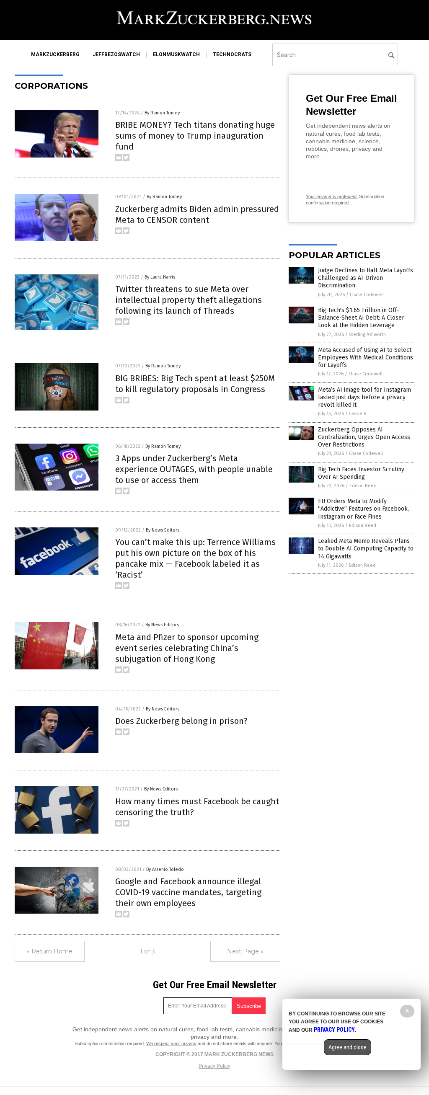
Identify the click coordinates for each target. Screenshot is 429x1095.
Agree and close (347, 1047)
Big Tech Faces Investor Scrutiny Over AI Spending (361, 473)
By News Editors (162, 530)
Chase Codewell (367, 294)
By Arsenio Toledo (165, 869)
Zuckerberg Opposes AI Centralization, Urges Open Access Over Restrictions (364, 437)
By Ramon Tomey (162, 113)
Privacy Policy (214, 1066)
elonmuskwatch (176, 54)
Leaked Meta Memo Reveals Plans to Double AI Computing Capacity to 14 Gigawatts (365, 548)
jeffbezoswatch (116, 54)
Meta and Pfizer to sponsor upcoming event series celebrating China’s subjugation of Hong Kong (186, 648)
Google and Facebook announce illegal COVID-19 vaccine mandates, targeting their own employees (188, 892)
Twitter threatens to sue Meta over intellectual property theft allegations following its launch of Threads (188, 300)
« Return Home (49, 951)
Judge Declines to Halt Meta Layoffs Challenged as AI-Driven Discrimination (365, 278)
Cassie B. (358, 413)
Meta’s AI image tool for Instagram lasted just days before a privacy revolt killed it (364, 397)
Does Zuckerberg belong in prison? (181, 721)
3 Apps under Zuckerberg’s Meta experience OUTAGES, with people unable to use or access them (194, 469)
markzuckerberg (55, 54)
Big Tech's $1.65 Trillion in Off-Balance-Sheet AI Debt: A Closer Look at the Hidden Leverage (361, 318)
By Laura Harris (160, 277)
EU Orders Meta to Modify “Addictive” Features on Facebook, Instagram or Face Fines (363, 509)
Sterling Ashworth (367, 334)
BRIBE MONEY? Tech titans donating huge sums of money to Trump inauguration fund (195, 136)
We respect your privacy (171, 1043)
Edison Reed (363, 485)
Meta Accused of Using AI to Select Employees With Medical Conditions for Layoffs (365, 357)
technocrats (232, 54)
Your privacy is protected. (332, 196)
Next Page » (245, 951)
